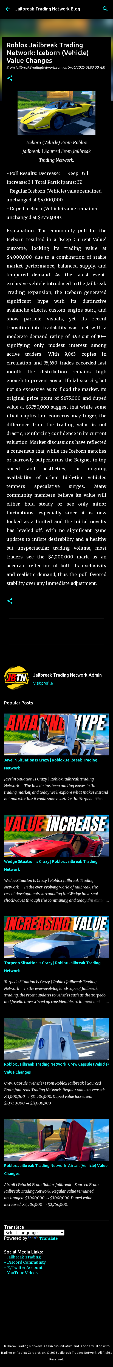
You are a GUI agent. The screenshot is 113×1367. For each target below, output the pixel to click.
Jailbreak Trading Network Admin (67, 674)
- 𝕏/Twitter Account (23, 1267)
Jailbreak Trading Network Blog (47, 8)
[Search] (105, 8)
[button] (10, 78)
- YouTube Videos (21, 1272)
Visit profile (43, 683)
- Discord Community (25, 1262)
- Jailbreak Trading (22, 1257)
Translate (48, 1238)
